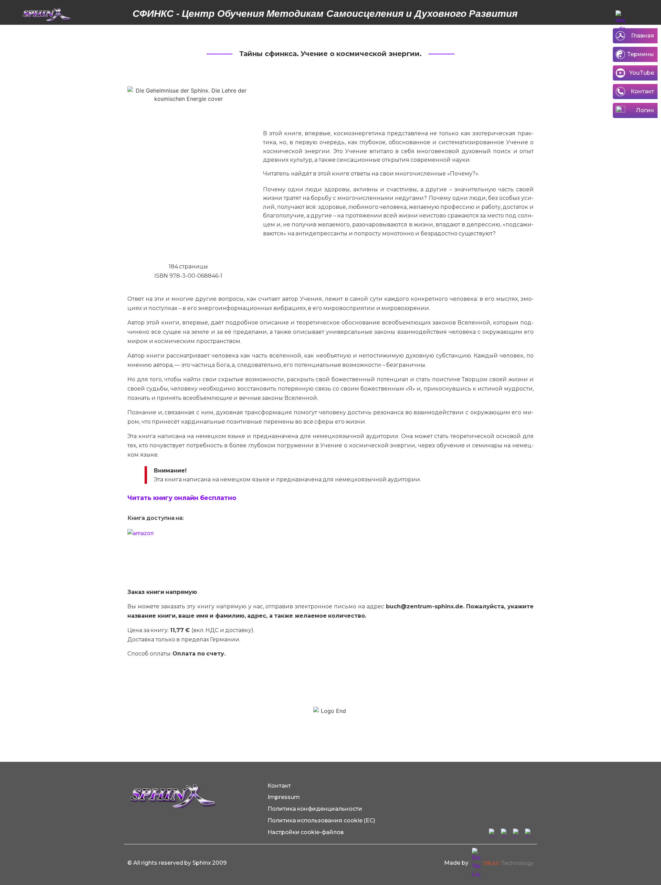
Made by (456, 863)
